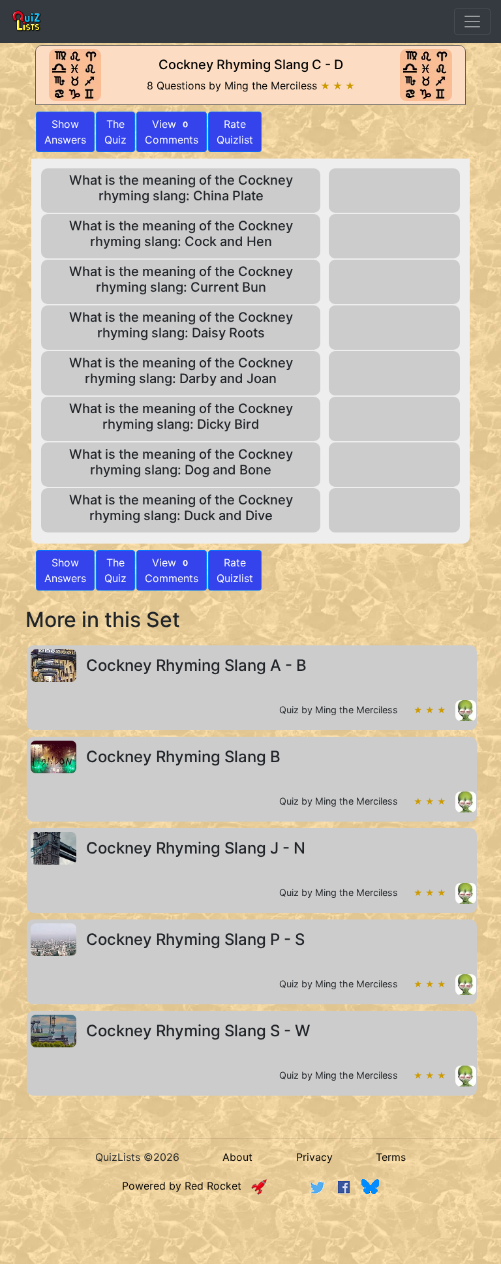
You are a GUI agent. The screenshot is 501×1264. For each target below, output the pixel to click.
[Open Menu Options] (472, 21)
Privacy (314, 1157)
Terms (391, 1157)
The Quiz (115, 131)
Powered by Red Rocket (186, 1185)
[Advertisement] (250, 1240)
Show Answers (65, 570)
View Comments (171, 131)
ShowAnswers (65, 131)
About (237, 1157)
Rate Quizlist (235, 131)
